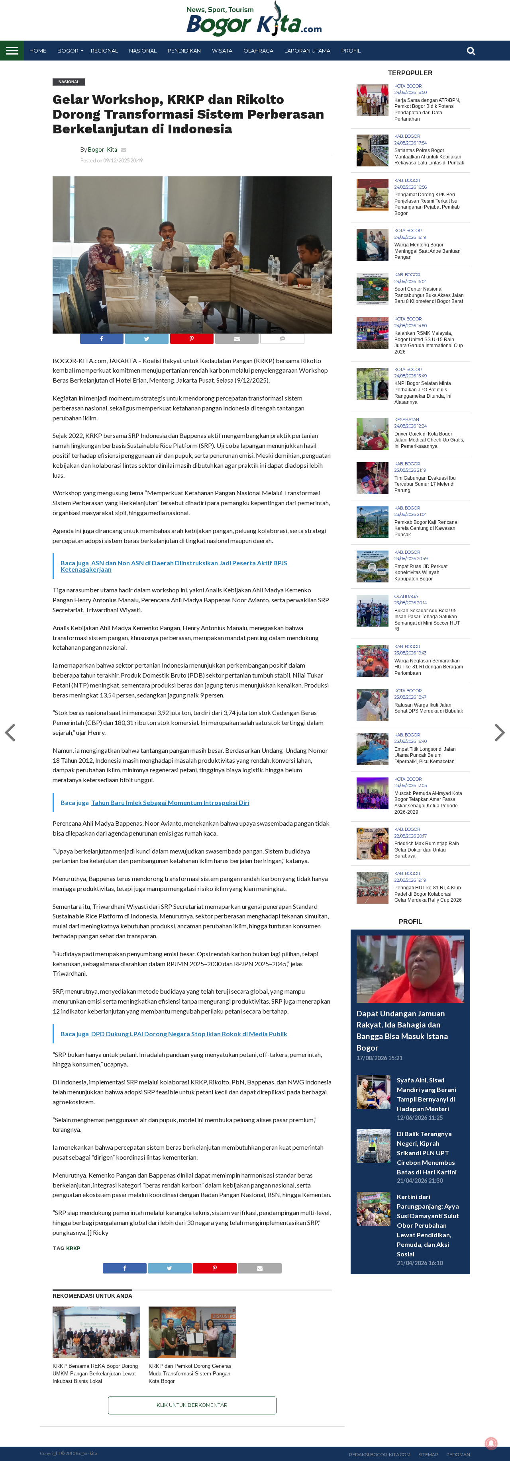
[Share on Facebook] (102, 336)
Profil (351, 50)
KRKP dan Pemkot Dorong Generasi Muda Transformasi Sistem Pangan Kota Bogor (191, 1373)
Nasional (143, 50)
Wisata (222, 50)
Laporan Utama (307, 50)
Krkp (73, 1248)
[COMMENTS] (282, 336)
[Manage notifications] (491, 1443)
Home (37, 50)
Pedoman (458, 1454)
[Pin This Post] (192, 336)
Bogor (67, 50)
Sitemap (428, 1454)
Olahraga (258, 50)
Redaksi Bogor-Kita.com (379, 1454)
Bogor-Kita (102, 149)
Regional (104, 50)
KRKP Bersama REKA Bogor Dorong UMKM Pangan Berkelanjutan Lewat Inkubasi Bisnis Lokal (95, 1373)
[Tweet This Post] (147, 336)
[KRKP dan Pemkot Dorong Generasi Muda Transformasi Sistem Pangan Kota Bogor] (192, 1356)
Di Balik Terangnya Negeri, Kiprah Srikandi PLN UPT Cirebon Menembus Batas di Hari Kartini (427, 1153)
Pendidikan (184, 50)
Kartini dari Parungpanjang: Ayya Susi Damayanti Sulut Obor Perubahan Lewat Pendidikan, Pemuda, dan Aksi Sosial (428, 1225)
